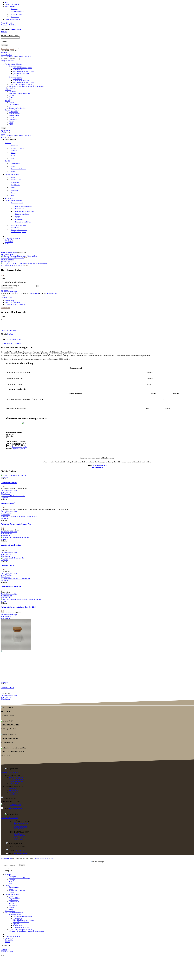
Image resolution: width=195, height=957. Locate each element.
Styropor (16, 75)
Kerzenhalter (13, 119)
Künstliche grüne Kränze (21, 73)
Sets (10, 99)
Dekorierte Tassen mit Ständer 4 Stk (12, 258)
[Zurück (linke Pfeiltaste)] (1, 955)
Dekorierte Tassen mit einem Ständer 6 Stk (18, 607)
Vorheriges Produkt (7, 254)
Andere (11, 102)
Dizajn (47, 858)
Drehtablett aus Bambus (11, 545)
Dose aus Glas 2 (7, 688)
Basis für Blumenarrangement (22, 68)
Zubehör (7, 101)
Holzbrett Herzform (9, 483)
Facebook (4, 52)
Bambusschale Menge (10, 286)
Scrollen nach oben (7, 951)
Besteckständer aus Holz (11, 586)
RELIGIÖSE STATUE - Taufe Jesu (12, 265)
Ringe (11, 97)
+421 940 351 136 (15, 805)
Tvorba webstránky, (39, 858)
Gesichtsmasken (14, 104)
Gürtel (11, 106)
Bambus (10, 334)
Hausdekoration (14, 115)
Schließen (4, 950)
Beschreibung (9, 300)
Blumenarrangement (15, 66)
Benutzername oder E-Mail (10, 35)
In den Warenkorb (7, 288)
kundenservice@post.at (19, 447)
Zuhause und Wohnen (12, 110)
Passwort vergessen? (7, 49)
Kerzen (11, 117)
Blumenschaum (18, 69)
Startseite (4, 252)
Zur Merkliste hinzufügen (9, 292)
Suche (3, 128)
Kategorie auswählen (7, 60)
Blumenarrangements (16, 77)
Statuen (11, 121)
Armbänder (12, 91)
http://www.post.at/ (19, 449)
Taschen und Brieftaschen (17, 108)
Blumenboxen (17, 79)
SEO (51, 858)
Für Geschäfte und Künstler (14, 64)
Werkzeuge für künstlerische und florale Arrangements (26, 86)
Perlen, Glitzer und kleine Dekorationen (21, 84)
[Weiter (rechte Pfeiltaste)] (3, 955)
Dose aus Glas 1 (7, 565)
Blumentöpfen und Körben (21, 80)
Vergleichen (4, 290)
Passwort (4, 41)
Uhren (11, 123)
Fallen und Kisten (14, 113)
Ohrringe (12, 95)
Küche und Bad (10, 88)
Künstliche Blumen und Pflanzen (23, 71)
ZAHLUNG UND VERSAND (15, 304)
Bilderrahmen (13, 112)
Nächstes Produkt (6, 261)
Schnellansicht (5, 494)
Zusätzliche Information (12, 302)
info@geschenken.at (100, 465)
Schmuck (8, 90)
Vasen (11, 124)
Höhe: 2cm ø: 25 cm (14, 339)
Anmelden (5, 45)
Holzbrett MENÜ (8, 503)
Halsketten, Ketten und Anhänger (19, 93)
